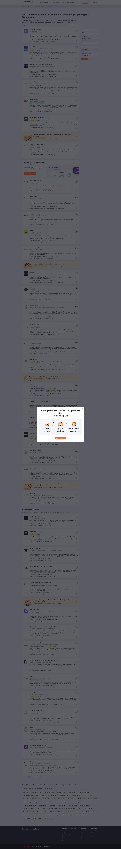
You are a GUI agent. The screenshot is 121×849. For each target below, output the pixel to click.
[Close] (82, 408)
